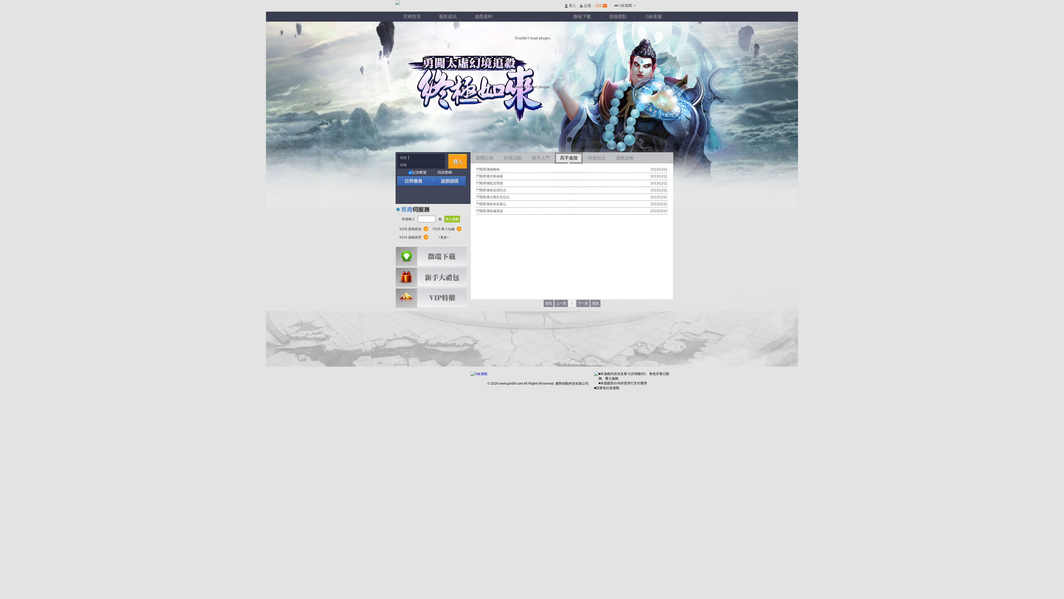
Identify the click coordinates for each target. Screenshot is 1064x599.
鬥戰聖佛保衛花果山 (491, 204)
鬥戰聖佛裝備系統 (489, 211)
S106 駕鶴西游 (410, 229)
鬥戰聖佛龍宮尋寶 (489, 183)
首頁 (548, 303)
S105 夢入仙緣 (444, 229)
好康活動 (513, 158)
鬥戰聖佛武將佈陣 (489, 176)
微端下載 (582, 16)
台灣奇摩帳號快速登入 (449, 195)
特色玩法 (597, 158)
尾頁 (595, 303)
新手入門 (541, 158)
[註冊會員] (414, 181)
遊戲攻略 (625, 158)
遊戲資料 (483, 16)
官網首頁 (412, 16)
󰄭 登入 (570, 6)
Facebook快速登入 (401, 195)
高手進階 (569, 158)
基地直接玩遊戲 (437, 195)
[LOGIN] (457, 161)
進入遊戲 (452, 219)
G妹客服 (653, 16)
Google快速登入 (413, 195)
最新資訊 (448, 16)
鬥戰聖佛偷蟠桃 (488, 169)
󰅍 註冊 (585, 6)
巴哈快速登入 (425, 195)
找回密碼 (445, 172)
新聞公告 (485, 158)
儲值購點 (618, 16)
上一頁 (561, 303)
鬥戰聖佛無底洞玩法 (491, 190)
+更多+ (443, 237)
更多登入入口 (461, 195)
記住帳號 (419, 172)
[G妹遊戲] (478, 374)
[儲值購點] (447, 181)
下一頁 (583, 303)
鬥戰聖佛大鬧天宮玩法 (493, 197)
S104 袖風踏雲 (410, 237)
